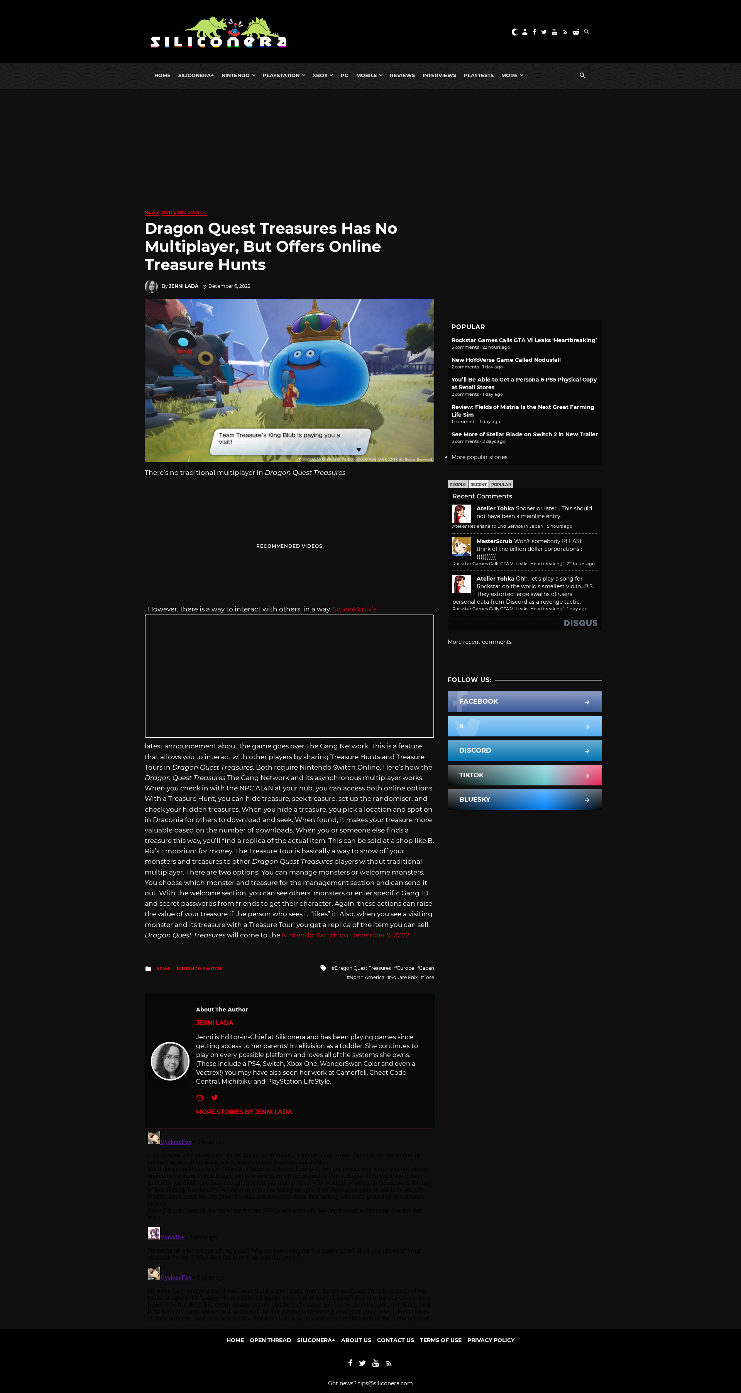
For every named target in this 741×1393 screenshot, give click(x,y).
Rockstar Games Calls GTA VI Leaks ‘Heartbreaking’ (524, 340)
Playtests (479, 75)
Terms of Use (441, 1340)
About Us (356, 1340)
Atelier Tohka (495, 508)
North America (367, 977)
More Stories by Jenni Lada (244, 1112)
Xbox (320, 75)
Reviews (402, 75)
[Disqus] (289, 1224)
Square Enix (404, 977)
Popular (501, 484)
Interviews (439, 75)
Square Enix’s (354, 609)
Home (162, 75)
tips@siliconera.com (385, 1383)
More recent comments (480, 641)
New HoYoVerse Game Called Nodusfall (506, 359)
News (152, 212)
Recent (478, 484)
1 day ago (577, 608)
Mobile (366, 75)
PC (345, 75)
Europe (405, 968)
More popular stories (480, 457)
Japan (427, 968)
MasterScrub (495, 541)
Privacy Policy (490, 1340)
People (458, 484)
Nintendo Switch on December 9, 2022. (346, 935)
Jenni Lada (183, 286)
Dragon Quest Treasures (363, 968)
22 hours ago (581, 563)
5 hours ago (559, 526)
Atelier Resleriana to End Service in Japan (497, 526)
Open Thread (270, 1340)
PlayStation (281, 75)
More (509, 75)
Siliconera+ (196, 75)
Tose (429, 977)
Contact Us (395, 1340)
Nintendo (236, 75)
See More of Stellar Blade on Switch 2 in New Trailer (525, 434)
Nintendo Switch (184, 212)
